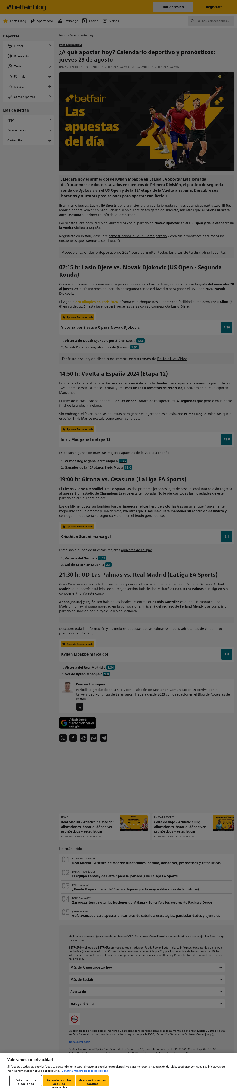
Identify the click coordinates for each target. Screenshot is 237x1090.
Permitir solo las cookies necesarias (59, 1082)
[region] (118, 1071)
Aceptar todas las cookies (92, 1082)
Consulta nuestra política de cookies (85, 1071)
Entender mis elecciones (26, 1082)
